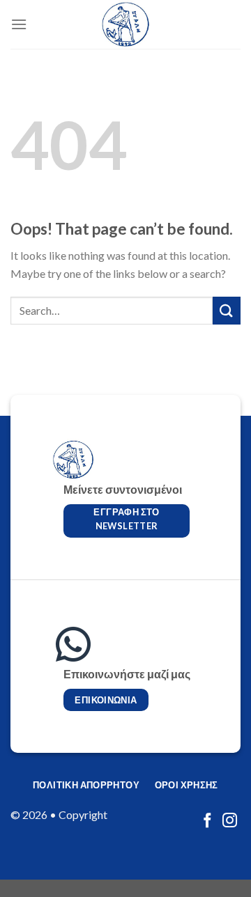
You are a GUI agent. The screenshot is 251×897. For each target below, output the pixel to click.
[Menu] (18, 24)
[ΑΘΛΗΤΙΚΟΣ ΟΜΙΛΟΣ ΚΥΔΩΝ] (125, 24)
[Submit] (227, 310)
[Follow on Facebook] (207, 821)
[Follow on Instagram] (229, 821)
